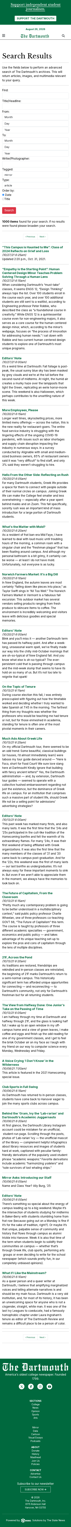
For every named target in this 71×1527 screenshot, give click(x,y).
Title (7, 199)
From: (5, 111)
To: (4, 135)
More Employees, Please (20, 410)
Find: (5, 90)
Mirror (35, 1427)
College (36, 1404)
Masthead (35, 1457)
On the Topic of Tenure (19, 686)
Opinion (35, 1411)
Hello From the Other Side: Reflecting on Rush (35, 475)
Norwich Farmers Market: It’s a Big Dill (30, 574)
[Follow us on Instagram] (40, 1386)
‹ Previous (30, 236)
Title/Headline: (11, 101)
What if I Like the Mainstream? (24, 1273)
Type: (5, 180)
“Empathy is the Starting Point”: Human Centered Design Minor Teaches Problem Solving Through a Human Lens (32, 272)
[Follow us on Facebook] (31, 1386)
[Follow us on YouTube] (49, 1386)
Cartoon (35, 1434)
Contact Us (35, 1477)
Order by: (8, 190)
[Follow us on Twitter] (21, 1386)
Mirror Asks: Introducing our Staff (26, 1177)
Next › (43, 236)
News (35, 1407)
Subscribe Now (34, 1489)
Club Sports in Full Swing (20, 1087)
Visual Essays (35, 1437)
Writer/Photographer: (16, 158)
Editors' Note (12, 630)
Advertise (35, 1473)
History (35, 1454)
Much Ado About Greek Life (22, 738)
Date (7, 195)
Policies (35, 1464)
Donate (35, 1450)
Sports (35, 1414)
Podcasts (35, 1441)
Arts (36, 1418)
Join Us (36, 1460)
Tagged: (7, 169)
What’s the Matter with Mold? (23, 526)
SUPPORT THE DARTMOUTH (35, 18)
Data (35, 1431)
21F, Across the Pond (17, 957)
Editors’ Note (11, 358)
